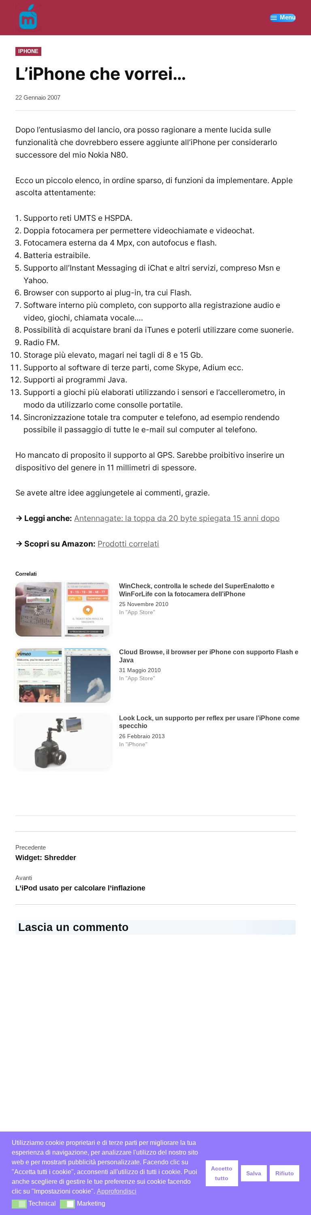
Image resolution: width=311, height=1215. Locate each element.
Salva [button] (253, 1173)
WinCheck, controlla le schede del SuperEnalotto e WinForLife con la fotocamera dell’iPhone (197, 590)
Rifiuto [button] (284, 1173)
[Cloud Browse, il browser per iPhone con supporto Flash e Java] (63, 677)
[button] (19, 1204)
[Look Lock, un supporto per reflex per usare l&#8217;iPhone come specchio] (63, 743)
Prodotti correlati (128, 544)
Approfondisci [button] (116, 1191)
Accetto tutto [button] (221, 1173)
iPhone (28, 51)
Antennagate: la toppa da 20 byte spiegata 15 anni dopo (176, 518)
